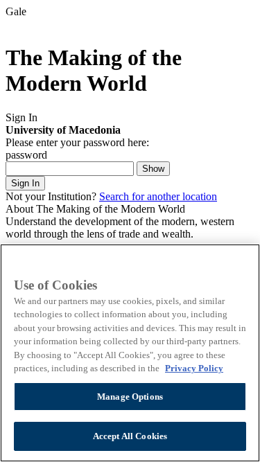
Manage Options (130, 396)
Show (153, 168)
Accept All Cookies (130, 436)
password (26, 155)
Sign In (25, 183)
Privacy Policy (194, 368)
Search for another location (158, 196)
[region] (130, 353)
